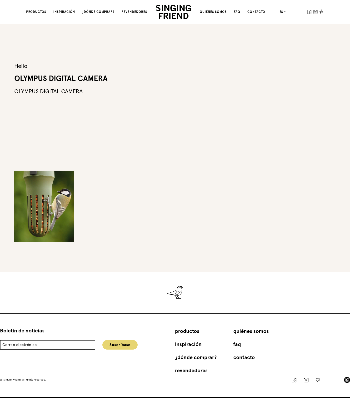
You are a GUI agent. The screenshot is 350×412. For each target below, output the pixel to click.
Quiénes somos (213, 12)
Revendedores (134, 12)
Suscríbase (120, 345)
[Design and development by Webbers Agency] (347, 380)
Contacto (256, 12)
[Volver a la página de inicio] (173, 12)
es (282, 12)
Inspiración (64, 12)
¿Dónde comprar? (98, 12)
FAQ (237, 12)
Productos (36, 12)
